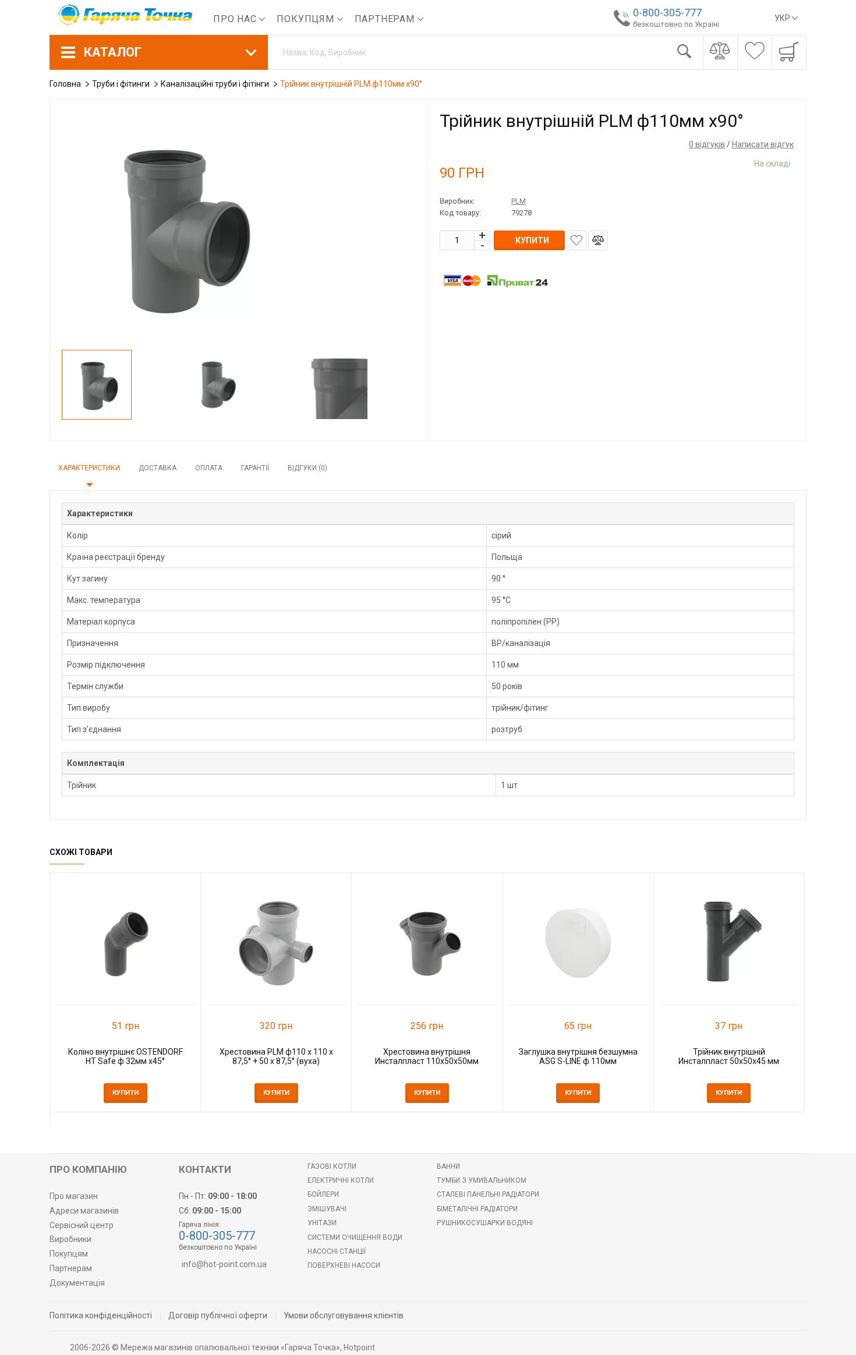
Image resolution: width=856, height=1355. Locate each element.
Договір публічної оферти (217, 1315)
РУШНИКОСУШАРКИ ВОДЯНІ (485, 1223)
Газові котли (331, 1166)
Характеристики (89, 468)
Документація (77, 1282)
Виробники (70, 1239)
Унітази (322, 1223)
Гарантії (255, 468)
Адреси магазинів (84, 1210)
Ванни (448, 1166)
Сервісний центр (81, 1225)
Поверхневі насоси (343, 1265)
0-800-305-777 (667, 12)
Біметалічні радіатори (477, 1209)
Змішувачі (326, 1209)
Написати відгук (763, 144)
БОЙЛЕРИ (323, 1194)
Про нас (236, 18)
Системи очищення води (354, 1237)
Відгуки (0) (307, 468)
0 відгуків (707, 144)
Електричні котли (340, 1180)
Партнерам (386, 18)
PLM (518, 201)
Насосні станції (336, 1251)
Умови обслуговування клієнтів (344, 1315)
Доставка (157, 468)
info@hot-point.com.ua (224, 1264)
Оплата (208, 468)
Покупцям (307, 18)
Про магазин (73, 1196)
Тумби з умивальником (481, 1180)
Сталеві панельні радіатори (488, 1194)
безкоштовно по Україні (676, 24)
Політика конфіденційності (100, 1315)
